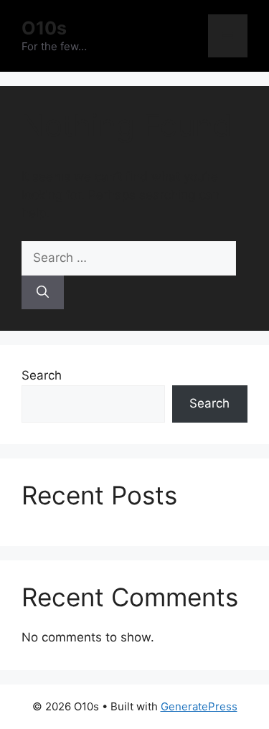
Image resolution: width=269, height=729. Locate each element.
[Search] (43, 293)
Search (42, 375)
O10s (44, 28)
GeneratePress (199, 706)
